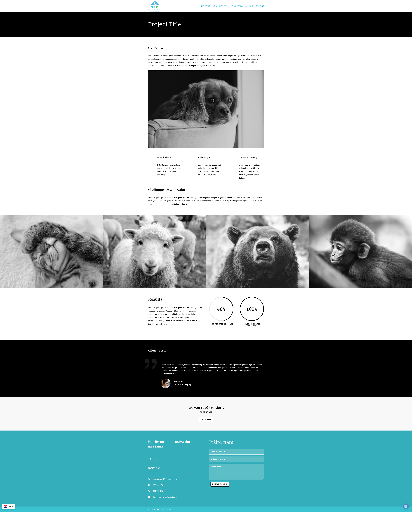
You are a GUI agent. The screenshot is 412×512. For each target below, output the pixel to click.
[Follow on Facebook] (150, 458)
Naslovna (205, 6)
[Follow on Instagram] (157, 458)
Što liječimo (237, 6)
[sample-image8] (154, 287)
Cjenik (249, 6)
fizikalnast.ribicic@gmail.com (165, 497)
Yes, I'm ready (206, 419)
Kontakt (259, 6)
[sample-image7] (257, 287)
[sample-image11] (360, 287)
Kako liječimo (219, 6)
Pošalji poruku (219, 484)
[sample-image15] (51, 287)
